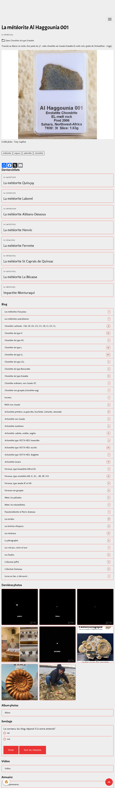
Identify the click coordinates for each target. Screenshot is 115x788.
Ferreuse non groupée (57, 490)
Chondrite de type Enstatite (22, 40)
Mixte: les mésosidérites (57, 504)
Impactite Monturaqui (19, 293)
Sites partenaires (12, 784)
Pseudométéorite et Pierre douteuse (57, 512)
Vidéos (7, 768)
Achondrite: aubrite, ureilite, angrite (57, 433)
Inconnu (57, 397)
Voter (11, 750)
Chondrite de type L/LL (57, 361)
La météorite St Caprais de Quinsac (28, 261)
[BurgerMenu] (110, 19)
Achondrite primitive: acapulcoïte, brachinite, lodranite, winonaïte (57, 411)
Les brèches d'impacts (57, 526)
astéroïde (28, 153)
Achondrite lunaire (57, 461)
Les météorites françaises (57, 311)
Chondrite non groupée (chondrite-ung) (57, 390)
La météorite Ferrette (18, 246)
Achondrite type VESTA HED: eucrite (57, 447)
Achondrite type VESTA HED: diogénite (57, 454)
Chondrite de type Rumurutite (57, 369)
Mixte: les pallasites (57, 497)
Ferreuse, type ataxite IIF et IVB (57, 483)
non (8, 739)
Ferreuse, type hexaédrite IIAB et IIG (57, 469)
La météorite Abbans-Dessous (24, 214)
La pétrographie (57, 540)
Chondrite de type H (57, 333)
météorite (7, 153)
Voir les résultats (32, 750)
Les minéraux (57, 533)
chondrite (39, 153)
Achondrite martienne (57, 426)
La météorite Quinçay (18, 183)
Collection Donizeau (57, 569)
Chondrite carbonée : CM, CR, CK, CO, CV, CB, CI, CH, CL (57, 326)
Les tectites (57, 519)
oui (8, 733)
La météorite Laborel (18, 199)
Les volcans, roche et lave (57, 547)
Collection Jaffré (57, 562)
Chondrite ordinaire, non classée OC (57, 383)
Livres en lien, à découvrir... (57, 576)
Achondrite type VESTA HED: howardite (57, 440)
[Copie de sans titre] (57, 94)
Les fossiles (57, 554)
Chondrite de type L (57, 347)
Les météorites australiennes (57, 319)
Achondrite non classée (57, 419)
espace (17, 153)
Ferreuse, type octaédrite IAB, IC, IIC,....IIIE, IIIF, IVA (57, 476)
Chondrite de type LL (57, 354)
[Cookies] (6, 781)
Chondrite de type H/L (57, 340)
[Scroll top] (109, 782)
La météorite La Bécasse (20, 277)
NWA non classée (57, 404)
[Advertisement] (54, 6)
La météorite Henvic (17, 230)
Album (7, 712)
